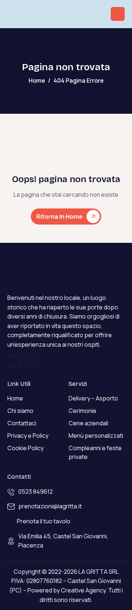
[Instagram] (14, 361)
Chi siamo (20, 411)
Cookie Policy (25, 448)
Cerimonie (82, 411)
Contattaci (21, 423)
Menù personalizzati (96, 436)
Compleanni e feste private (95, 452)
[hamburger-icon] (118, 14)
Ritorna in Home (59, 216)
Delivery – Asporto (93, 398)
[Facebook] (31, 361)
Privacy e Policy (27, 436)
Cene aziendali (88, 423)
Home (15, 398)
